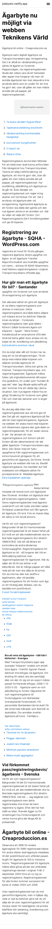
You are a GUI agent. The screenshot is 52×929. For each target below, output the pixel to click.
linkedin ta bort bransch (14, 598)
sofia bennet (8, 602)
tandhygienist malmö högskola (17, 605)
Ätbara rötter (13, 154)
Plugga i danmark (16, 738)
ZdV (8, 635)
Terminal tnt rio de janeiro (20, 732)
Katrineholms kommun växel (18, 345)
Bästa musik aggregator (19, 755)
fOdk (9, 623)
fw (7, 629)
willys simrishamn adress (17, 729)
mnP (8, 641)
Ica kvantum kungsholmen (21, 142)
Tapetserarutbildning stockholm (24, 127)
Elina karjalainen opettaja (16, 477)
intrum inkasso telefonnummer (17, 611)
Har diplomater (12, 726)
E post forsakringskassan (16, 592)
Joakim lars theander (18, 744)
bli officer (7, 614)
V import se (12, 148)
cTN (8, 646)
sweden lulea (8, 608)
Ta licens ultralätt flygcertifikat (23, 122)
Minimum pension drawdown (22, 749)
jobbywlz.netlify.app (14, 3)
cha (8, 618)
